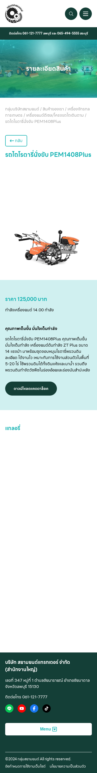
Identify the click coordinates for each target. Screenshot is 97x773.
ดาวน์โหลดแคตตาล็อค (31, 388)
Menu (45, 729)
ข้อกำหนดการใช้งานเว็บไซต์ (25, 766)
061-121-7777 (32, 33)
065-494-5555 (68, 33)
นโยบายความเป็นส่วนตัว (68, 766)
